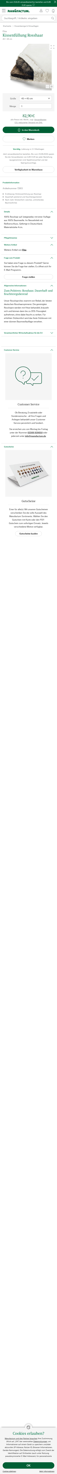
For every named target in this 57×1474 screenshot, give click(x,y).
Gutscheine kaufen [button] (28, 533)
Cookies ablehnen (9, 1471)
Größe (13, 98)
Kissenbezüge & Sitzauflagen (26, 26)
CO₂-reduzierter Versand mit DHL (29, 122)
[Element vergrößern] (52, 86)
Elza (24, 250)
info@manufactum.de (35, 436)
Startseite (7, 26)
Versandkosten (40, 119)
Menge (13, 106)
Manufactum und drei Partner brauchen (21, 1438)
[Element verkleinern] (47, 86)
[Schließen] (55, 2)
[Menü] (4, 10)
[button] (52, 47)
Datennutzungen (40, 1441)
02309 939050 (35, 432)
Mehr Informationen (46, 1471)
